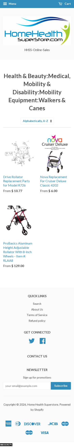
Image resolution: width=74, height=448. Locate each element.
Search (37, 303)
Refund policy (37, 320)
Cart (67, 3)
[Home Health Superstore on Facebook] (42, 342)
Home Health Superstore (42, 404)
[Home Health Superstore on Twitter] (32, 342)
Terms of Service (37, 315)
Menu (12, 3)
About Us (37, 309)
